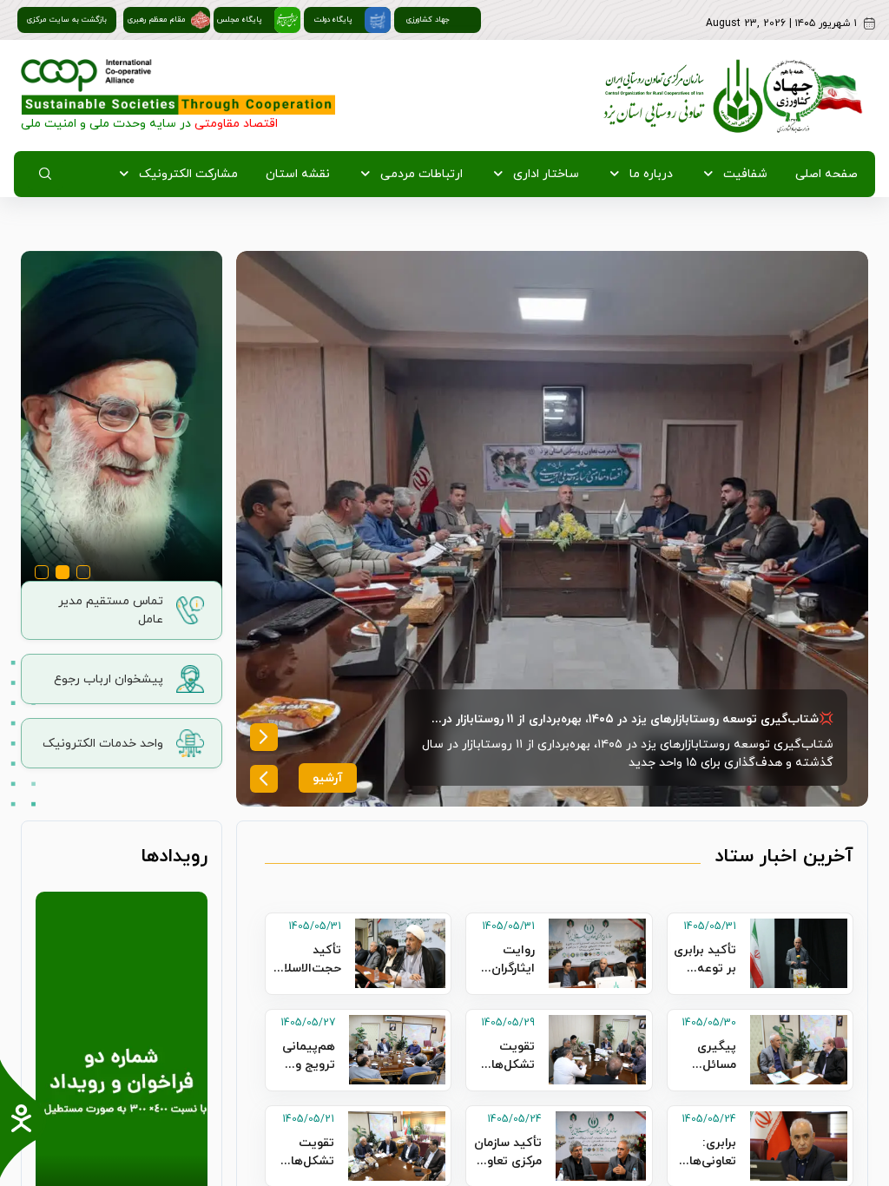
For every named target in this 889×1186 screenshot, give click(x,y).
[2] (62, 575)
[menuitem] (823, 174)
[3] (83, 575)
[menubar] (483, 174)
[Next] (264, 737)
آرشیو (328, 778)
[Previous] (264, 779)
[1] (42, 575)
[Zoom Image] (121, 424)
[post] (552, 529)
